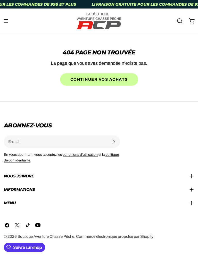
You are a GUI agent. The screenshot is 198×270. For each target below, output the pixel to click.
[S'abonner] (114, 141)
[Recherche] (180, 21)
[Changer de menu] (6, 21)
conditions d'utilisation (80, 155)
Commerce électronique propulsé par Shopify (114, 236)
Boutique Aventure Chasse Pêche (46, 236)
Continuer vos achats (99, 79)
